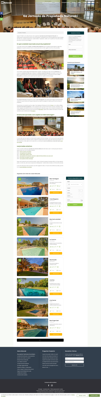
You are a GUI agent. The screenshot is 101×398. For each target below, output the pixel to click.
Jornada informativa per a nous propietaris (26, 356)
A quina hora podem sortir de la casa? (50, 359)
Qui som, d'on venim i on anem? (23, 358)
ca (97, 2)
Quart (52, 105)
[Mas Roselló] (32, 267)
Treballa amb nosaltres (22, 373)
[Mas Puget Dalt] (32, 327)
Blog (79, 2)
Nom (69, 44)
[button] (44, 186)
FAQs (84, 2)
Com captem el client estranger (26, 158)
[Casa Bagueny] (32, 206)
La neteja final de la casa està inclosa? (50, 361)
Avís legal (40, 389)
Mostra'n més (45, 367)
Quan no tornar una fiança (25, 151)
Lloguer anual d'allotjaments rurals (24, 371)
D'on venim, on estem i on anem (27, 157)
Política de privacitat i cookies (56, 389)
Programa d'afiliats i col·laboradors (24, 367)
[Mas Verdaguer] (32, 186)
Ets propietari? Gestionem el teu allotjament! (26, 354)
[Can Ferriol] (32, 307)
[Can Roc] (32, 287)
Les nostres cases (47, 2)
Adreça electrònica (72, 49)
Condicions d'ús (46, 389)
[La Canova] (32, 246)
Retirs (73, 2)
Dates (68, 181)
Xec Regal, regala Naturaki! (22, 365)
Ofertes (57, 2)
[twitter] (1, 16)
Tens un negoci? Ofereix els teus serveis (25, 369)
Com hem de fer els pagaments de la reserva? (50, 365)
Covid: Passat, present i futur (26, 154)
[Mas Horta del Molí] (32, 226)
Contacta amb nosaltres (22, 374)
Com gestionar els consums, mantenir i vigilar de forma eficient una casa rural (36, 155)
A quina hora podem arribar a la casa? (50, 354)
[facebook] (1, 13)
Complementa (65, 2)
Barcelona (41, 109)
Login (91, 2)
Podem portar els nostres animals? (49, 363)
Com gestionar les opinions (25, 153)
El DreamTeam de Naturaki (22, 359)
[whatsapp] (1, 19)
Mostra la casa (56, 192)
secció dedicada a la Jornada (26, 167)
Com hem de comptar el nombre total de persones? (50, 356)
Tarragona (33, 110)
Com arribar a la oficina (22, 361)
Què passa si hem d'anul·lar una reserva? (50, 358)
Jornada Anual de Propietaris (23, 363)
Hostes (68, 188)
